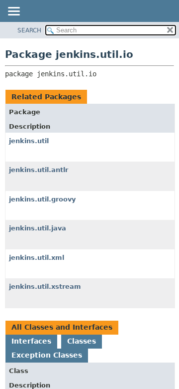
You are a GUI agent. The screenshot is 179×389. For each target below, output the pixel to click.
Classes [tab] (81, 341)
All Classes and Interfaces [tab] (61, 327)
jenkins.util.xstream (45, 286)
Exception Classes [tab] (46, 355)
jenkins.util (29, 141)
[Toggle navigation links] (13, 12)
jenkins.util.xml (36, 257)
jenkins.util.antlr (38, 170)
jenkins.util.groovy (42, 199)
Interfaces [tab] (31, 341)
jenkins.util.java (37, 228)
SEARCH (29, 30)
